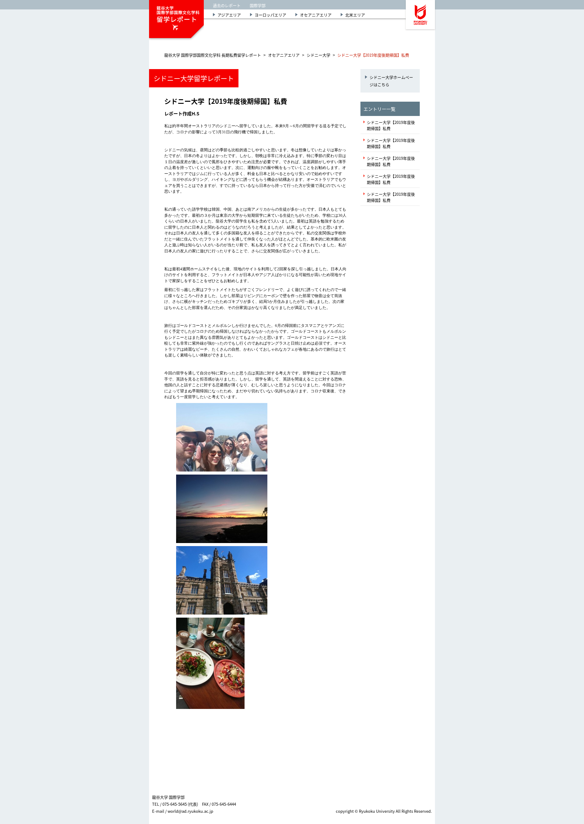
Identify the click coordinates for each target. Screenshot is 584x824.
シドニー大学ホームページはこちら (391, 80)
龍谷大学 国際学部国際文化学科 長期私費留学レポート (212, 55)
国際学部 (258, 5)
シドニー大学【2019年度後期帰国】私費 (391, 125)
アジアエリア (229, 15)
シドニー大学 (318, 55)
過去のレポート (227, 5)
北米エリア (355, 15)
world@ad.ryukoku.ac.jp (190, 811)
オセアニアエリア (316, 15)
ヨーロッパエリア (270, 15)
